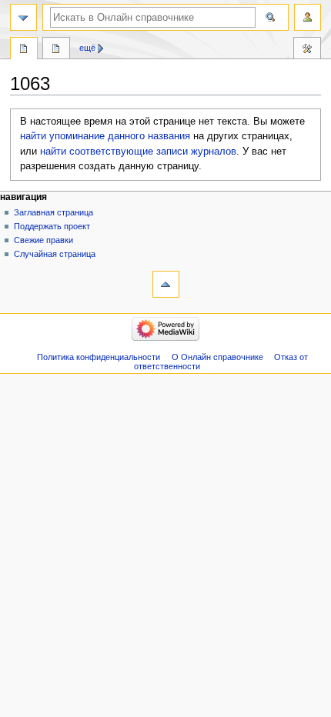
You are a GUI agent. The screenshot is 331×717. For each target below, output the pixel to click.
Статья (24, 50)
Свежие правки (43, 240)
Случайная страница (54, 253)
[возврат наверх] (165, 284)
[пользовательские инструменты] (307, 17)
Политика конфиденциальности (98, 357)
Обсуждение (56, 50)
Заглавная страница (53, 212)
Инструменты (307, 50)
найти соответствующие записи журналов (138, 151)
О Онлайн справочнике (217, 357)
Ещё (87, 47)
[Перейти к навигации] (23, 17)
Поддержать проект (52, 226)
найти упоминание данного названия (105, 136)
